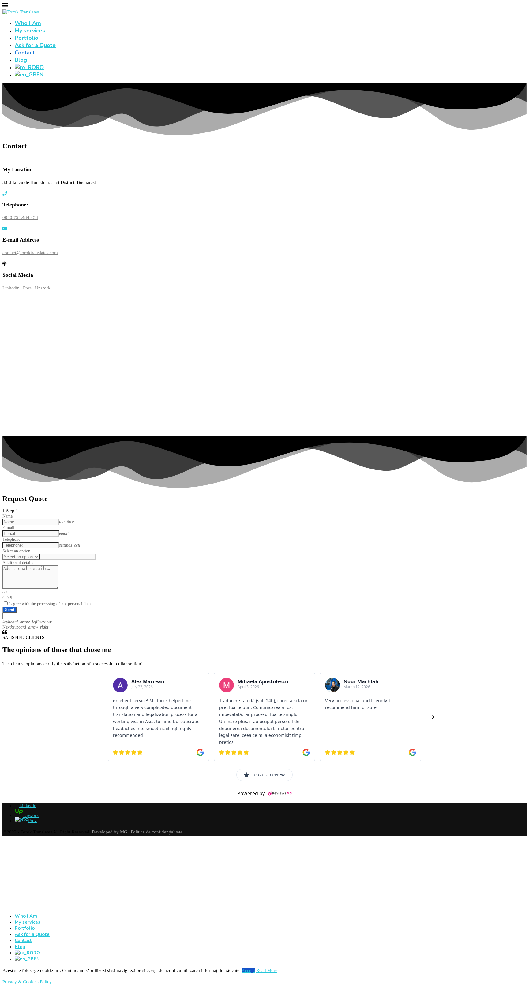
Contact (25, 52)
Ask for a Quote (35, 45)
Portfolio (26, 38)
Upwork (43, 287)
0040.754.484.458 (20, 217)
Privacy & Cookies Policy (27, 981)
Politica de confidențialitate (156, 831)
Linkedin (11, 287)
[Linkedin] (4, 905)
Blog (21, 60)
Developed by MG (109, 831)
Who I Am (28, 23)
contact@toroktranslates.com (30, 252)
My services (30, 30)
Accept (248, 970)
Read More (266, 970)
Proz (27, 287)
